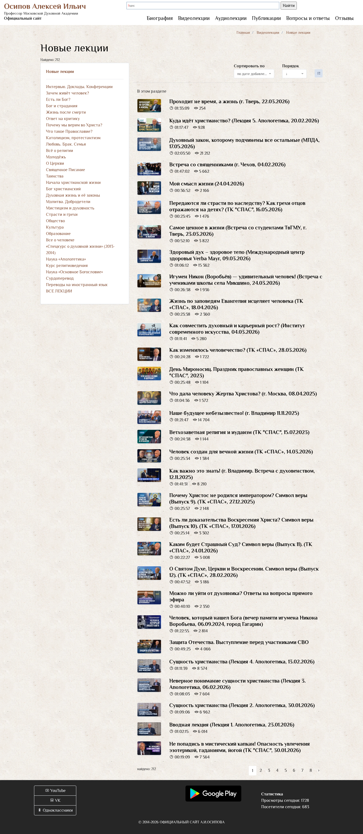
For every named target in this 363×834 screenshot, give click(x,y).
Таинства (55, 176)
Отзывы (344, 18)
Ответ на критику (63, 118)
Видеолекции (194, 18)
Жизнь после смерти (66, 112)
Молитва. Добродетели (68, 201)
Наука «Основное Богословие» (74, 272)
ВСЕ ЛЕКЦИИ (59, 291)
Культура (55, 227)
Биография (160, 18)
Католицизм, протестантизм (73, 137)
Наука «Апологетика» (66, 259)
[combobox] (254, 73)
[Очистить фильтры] (319, 73)
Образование (58, 233)
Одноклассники (57, 810)
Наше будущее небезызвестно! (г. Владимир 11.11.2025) (234, 413)
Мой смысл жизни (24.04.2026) (206, 184)
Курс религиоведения (67, 265)
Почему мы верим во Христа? (74, 125)
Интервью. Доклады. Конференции (79, 86)
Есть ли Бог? (58, 99)
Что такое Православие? (69, 131)
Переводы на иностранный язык (77, 284)
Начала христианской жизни (73, 182)
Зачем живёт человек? (67, 93)
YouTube (57, 790)
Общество (55, 220)
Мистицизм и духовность (70, 208)
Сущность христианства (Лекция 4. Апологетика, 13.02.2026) (241, 661)
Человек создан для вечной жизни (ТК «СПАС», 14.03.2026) (241, 452)
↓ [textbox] (287, 74)
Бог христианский (63, 189)
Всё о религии (59, 150)
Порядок (290, 66)
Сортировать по (249, 66)
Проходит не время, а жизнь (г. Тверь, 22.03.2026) (229, 101)
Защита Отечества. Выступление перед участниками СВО (239, 642)
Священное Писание (65, 169)
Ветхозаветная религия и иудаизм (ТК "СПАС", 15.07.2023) (239, 432)
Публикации (266, 18)
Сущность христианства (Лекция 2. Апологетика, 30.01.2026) (242, 705)
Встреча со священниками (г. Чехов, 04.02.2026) (227, 164)
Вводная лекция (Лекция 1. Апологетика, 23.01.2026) (231, 725)
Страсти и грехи (62, 214)
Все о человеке (60, 240)
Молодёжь (56, 157)
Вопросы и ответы (308, 18)
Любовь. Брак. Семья (66, 144)
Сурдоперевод (60, 278)
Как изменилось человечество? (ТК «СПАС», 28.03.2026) (237, 350)
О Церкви (55, 163)
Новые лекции (60, 71)
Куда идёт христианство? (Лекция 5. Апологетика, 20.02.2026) (244, 120)
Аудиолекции (231, 18)
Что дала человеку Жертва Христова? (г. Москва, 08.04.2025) (243, 394)
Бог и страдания (61, 106)
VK (57, 800)
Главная (243, 32)
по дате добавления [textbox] (252, 74)
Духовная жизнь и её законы (73, 195)
